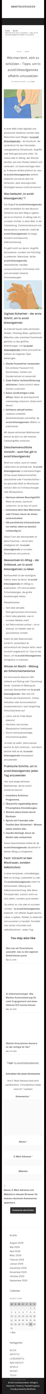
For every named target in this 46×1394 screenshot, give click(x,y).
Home (7, 31)
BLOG (15, 31)
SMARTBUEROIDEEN (23, 6)
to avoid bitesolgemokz (26, 1376)
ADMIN (32, 81)
